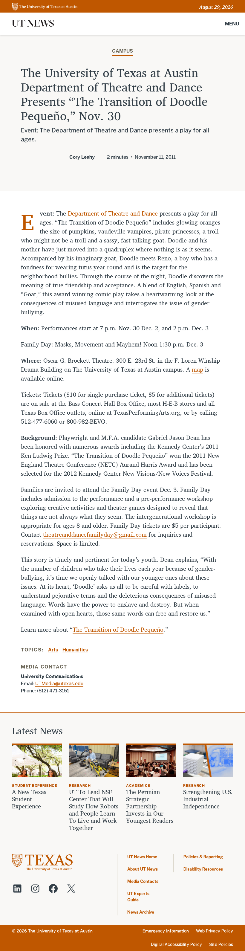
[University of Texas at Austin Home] (45, 7)
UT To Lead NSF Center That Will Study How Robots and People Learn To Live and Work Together (93, 809)
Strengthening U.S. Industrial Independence (208, 799)
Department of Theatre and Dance (113, 213)
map (197, 369)
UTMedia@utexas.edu (59, 683)
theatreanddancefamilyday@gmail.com (95, 534)
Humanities (75, 650)
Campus (122, 51)
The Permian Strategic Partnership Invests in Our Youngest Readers (149, 806)
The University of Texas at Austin (60, 931)
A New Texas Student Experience (29, 799)
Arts (53, 650)
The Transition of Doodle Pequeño (118, 629)
